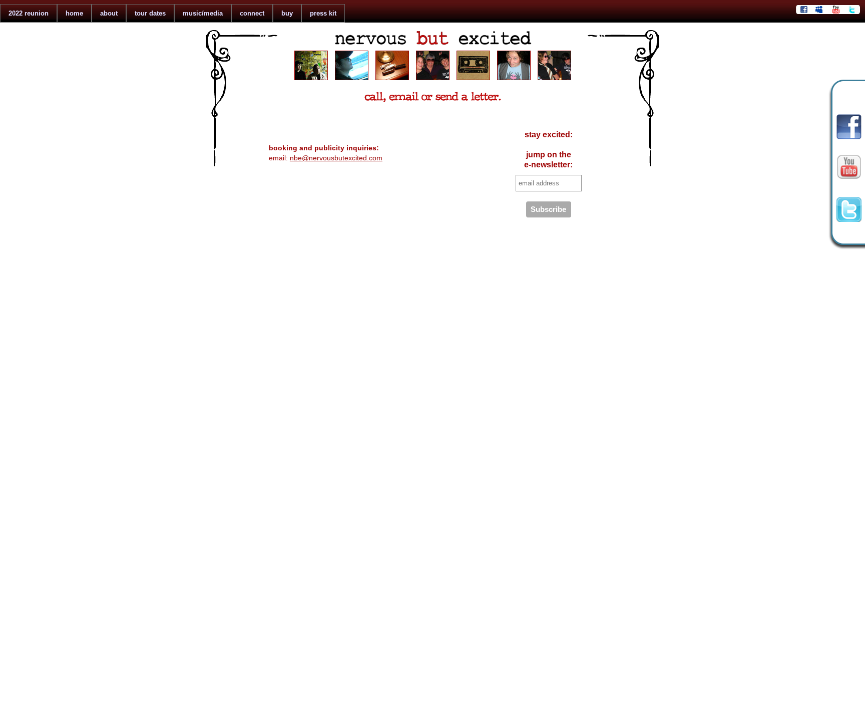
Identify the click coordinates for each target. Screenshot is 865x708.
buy (287, 13)
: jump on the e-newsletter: (548, 149)
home (74, 13)
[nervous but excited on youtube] (848, 182)
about (109, 13)
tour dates (150, 13)
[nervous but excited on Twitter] (848, 219)
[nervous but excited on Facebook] (848, 137)
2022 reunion (29, 13)
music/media (203, 13)
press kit (323, 13)
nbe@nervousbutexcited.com (336, 158)
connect (252, 13)
